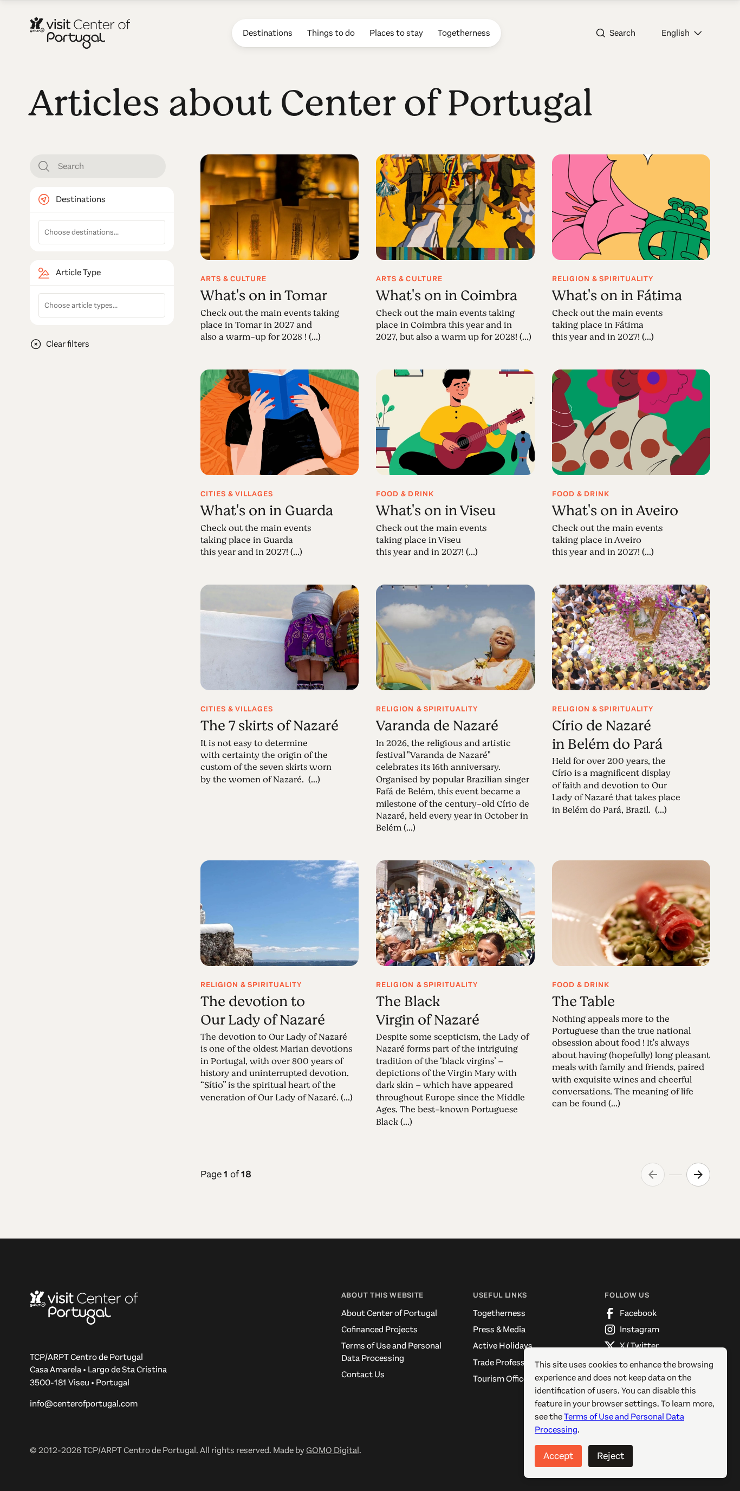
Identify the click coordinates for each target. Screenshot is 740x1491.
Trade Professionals (510, 1362)
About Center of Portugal (389, 1313)
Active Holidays (503, 1345)
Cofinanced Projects (379, 1329)
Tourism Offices (502, 1378)
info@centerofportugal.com (84, 1403)
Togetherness (499, 1313)
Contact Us (363, 1374)
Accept (558, 1455)
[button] (681, 33)
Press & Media (499, 1329)
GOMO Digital (332, 1450)
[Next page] (698, 1175)
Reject (610, 1455)
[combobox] (101, 232)
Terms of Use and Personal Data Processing (391, 1351)
